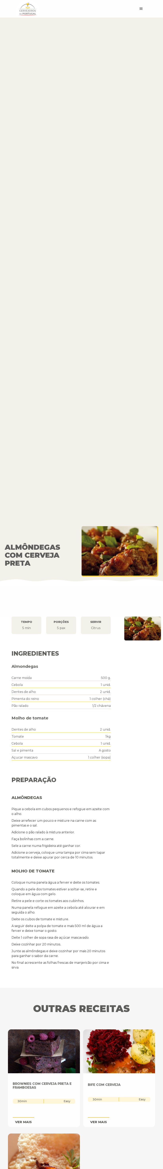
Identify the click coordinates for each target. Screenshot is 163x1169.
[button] (141, 9)
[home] (67, 9)
